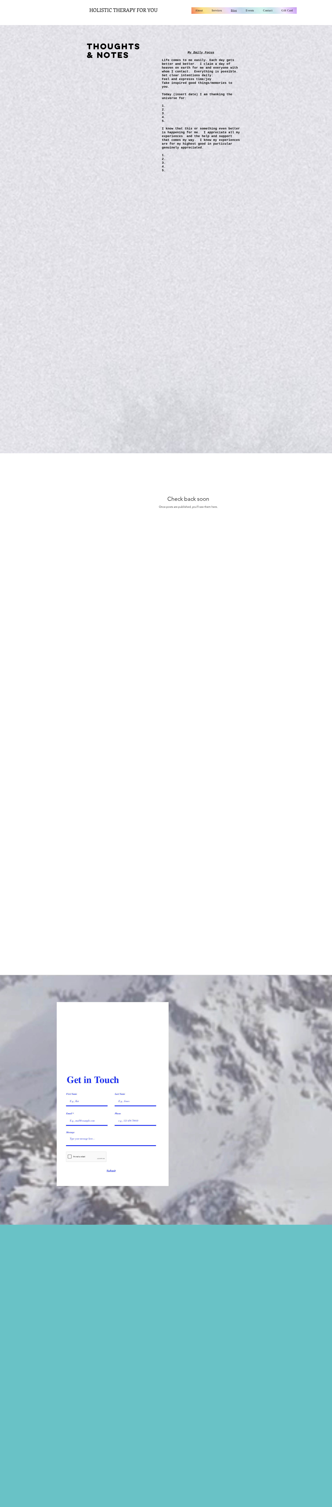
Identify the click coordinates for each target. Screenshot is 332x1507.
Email (69, 1113)
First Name (71, 1094)
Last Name (120, 1094)
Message (70, 1132)
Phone (118, 1113)
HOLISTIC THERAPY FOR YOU (123, 10)
